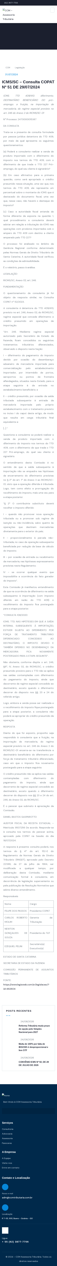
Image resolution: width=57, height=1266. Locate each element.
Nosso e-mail (7, 1193)
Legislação (20, 67)
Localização (7, 1214)
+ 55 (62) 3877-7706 (15, 1241)
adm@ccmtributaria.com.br (17, 1197)
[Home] (6, 1095)
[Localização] (5, 1207)
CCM (8, 67)
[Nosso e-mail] (5, 1187)
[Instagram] (5, 1230)
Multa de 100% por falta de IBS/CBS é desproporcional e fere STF (33, 1047)
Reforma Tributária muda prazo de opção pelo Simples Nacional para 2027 (34, 1029)
